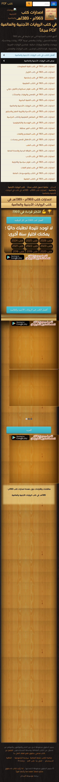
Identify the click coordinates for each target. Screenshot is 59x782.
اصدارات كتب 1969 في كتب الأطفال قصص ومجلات (32, 140)
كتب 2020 (46, 251)
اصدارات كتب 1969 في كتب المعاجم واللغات (35, 134)
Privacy (21, 761)
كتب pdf (30, 761)
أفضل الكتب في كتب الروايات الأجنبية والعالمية (34, 55)
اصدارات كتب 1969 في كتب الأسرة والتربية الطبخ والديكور (30, 111)
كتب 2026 (46, 240)
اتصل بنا (38, 761)
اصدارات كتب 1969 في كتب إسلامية (39, 78)
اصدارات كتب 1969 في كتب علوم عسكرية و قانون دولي (30, 89)
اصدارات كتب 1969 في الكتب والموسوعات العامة (33, 173)
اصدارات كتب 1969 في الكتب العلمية (39, 179)
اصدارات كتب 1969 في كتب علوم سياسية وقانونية (33, 162)
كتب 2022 (32, 246)
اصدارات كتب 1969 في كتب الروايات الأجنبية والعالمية (32, 106)
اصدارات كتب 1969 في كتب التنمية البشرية (36, 100)
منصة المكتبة (35, 758)
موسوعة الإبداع (27, 776)
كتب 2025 (32, 240)
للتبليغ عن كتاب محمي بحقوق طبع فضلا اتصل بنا (25, 752)
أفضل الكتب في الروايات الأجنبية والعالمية (28, 309)
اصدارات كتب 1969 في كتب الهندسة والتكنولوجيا (33, 123)
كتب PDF (7, 3)
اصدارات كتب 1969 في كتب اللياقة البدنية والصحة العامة (30, 151)
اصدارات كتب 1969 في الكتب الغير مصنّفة (37, 128)
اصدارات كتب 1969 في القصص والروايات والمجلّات (33, 95)
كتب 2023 (46, 246)
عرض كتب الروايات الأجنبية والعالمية (39, 61)
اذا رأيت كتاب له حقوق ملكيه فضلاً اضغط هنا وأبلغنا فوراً (24, 770)
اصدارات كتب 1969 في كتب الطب (40, 145)
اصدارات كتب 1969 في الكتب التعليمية (38, 83)
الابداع (53, 187)
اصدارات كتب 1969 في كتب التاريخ (40, 72)
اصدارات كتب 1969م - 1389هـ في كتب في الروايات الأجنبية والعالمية (30, 192)
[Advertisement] (28, 281)
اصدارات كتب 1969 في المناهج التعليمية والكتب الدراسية (30, 117)
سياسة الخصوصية (22, 758)
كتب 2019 (32, 251)
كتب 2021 (17, 246)
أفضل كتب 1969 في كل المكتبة (29, 220)
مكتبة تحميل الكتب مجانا (43, 410)
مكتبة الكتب (47, 758)
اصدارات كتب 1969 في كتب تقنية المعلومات (35, 66)
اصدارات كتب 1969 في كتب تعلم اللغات (37, 168)
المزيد (28, 430)
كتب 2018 (18, 251)
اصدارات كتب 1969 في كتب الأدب (40, 156)
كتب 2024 (17, 240)
